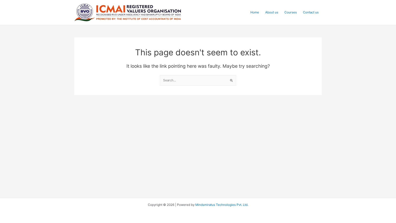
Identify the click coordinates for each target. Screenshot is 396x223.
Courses (290, 12)
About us (271, 12)
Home (254, 12)
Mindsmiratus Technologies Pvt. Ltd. (221, 205)
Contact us (311, 12)
